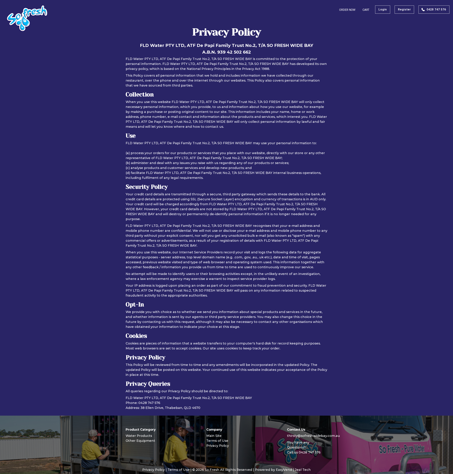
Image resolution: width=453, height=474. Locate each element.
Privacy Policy (217, 446)
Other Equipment (140, 441)
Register (404, 9)
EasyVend (284, 470)
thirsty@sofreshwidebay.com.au (313, 436)
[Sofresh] (27, 18)
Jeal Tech (303, 470)
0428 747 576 (436, 9)
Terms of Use (217, 441)
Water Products (139, 436)
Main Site (214, 436)
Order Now (347, 10)
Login (383, 9)
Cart (366, 10)
